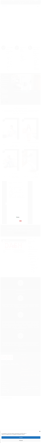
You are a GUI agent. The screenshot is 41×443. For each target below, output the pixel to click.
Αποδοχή (21, 437)
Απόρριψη (21, 440)
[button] (39, 431)
